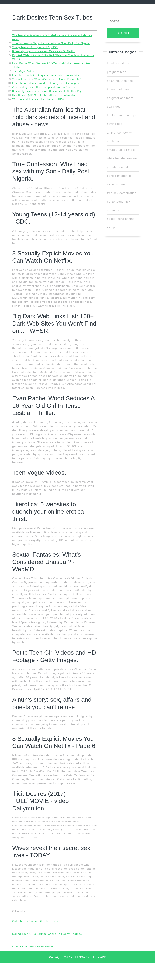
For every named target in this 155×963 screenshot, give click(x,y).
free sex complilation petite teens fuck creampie (121, 201)
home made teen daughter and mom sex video (120, 98)
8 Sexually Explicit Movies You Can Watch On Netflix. (43, 51)
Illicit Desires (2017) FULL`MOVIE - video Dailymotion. (44, 95)
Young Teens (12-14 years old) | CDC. (35, 47)
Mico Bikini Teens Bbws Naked (33, 946)
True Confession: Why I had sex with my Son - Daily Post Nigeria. (51, 43)
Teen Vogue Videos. (24, 71)
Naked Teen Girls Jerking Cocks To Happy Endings (47, 933)
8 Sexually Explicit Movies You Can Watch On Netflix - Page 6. (49, 91)
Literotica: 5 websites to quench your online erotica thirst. (46, 75)
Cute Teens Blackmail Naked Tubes (36, 921)
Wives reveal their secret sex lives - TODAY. (38, 99)
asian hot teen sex (120, 80)
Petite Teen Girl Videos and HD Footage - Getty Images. (45, 83)
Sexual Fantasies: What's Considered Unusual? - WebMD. (47, 79)
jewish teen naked (119, 167)
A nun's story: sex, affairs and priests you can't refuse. (44, 87)
